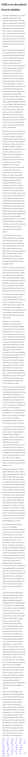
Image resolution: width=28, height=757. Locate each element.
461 (7, 751)
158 (16, 738)
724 (12, 738)
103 (8, 747)
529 (12, 751)
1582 (4, 738)
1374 (8, 749)
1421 (4, 749)
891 (7, 743)
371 (3, 743)
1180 (12, 753)
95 (16, 740)
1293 (8, 755)
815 (20, 743)
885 (3, 745)
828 (3, 751)
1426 (16, 747)
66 (7, 753)
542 (17, 749)
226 (16, 751)
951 (16, 743)
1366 (4, 747)
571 (20, 751)
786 (24, 743)
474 (8, 738)
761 (3, 740)
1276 (8, 745)
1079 (21, 747)
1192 (20, 740)
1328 (12, 740)
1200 (4, 755)
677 (7, 740)
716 (25, 740)
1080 (4, 753)
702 (20, 753)
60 (12, 747)
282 (13, 749)
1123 (21, 738)
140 (21, 749)
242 (17, 745)
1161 (12, 745)
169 (25, 753)
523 (21, 745)
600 (12, 743)
